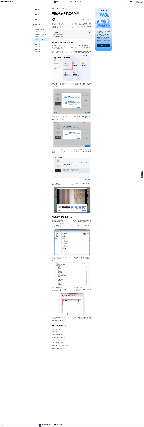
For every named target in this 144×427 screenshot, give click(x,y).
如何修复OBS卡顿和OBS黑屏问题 (60, 345)
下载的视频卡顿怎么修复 (57, 334)
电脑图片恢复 (37, 19)
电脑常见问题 (37, 51)
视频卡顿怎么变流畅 (56, 329)
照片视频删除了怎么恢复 (40, 27)
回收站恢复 (37, 17)
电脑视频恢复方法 (38, 36)
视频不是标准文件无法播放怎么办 (60, 342)
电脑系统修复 (37, 9)
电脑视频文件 (37, 24)
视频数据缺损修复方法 (59, 34)
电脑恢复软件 (37, 41)
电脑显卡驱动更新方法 (59, 36)
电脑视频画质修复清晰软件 (40, 34)
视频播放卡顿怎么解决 (39, 39)
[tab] (40, 9)
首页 (53, 8)
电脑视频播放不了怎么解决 (40, 31)
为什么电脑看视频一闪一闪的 (58, 340)
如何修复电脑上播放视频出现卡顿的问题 (61, 348)
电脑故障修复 (37, 46)
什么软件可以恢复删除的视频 (58, 337)
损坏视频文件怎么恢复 (39, 29)
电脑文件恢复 (37, 14)
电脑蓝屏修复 (37, 44)
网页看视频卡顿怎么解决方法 (58, 331)
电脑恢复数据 (37, 22)
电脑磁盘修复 (37, 49)
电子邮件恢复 (37, 12)
